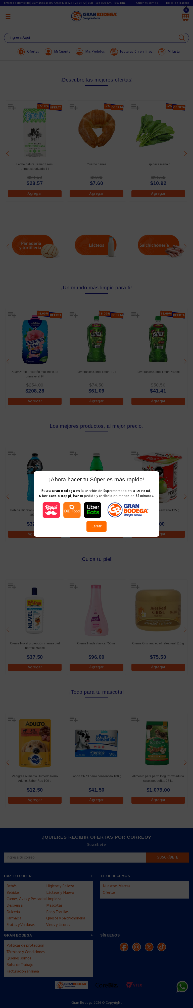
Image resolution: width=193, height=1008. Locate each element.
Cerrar (96, 526)
